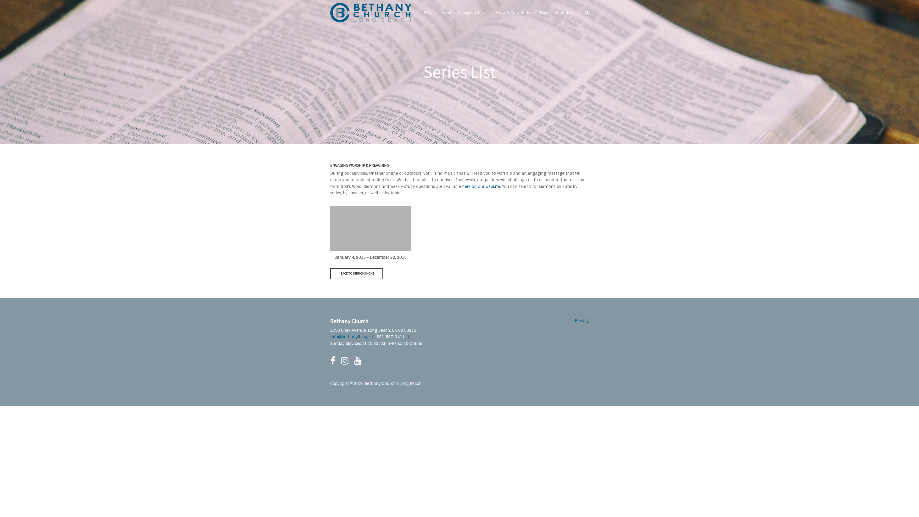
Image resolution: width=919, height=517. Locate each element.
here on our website (481, 186)
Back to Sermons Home (357, 273)
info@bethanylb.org (349, 336)
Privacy (582, 320)
